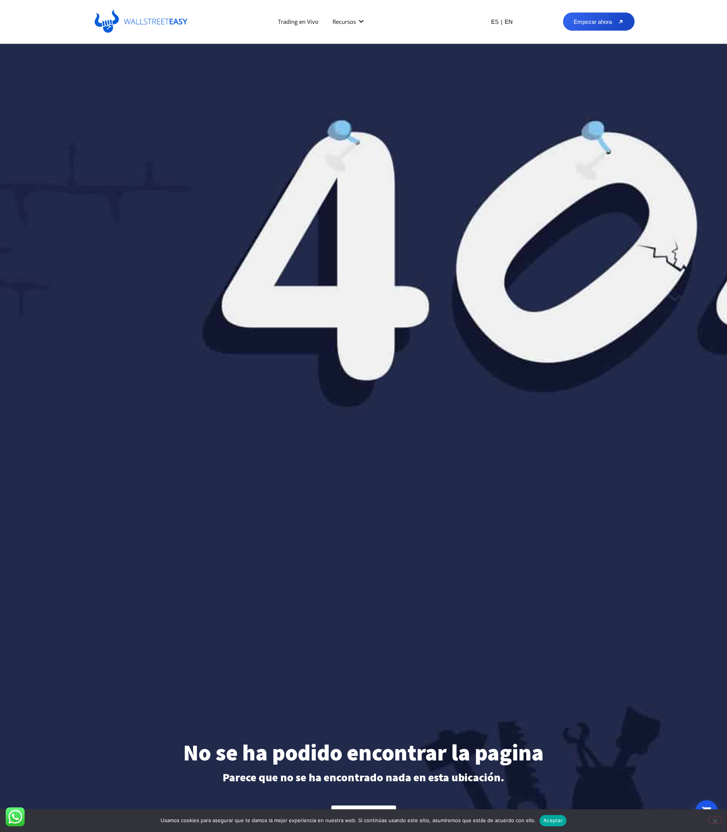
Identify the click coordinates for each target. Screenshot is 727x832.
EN (509, 22)
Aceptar (553, 820)
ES (495, 22)
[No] (714, 820)
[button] (348, 22)
